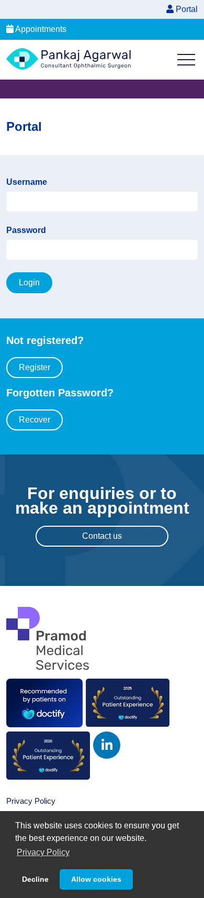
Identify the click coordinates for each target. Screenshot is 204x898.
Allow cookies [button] (96, 879)
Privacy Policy (30, 800)
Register (34, 367)
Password (26, 230)
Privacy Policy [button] (43, 852)
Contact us (102, 535)
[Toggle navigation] (186, 59)
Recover (34, 419)
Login (29, 282)
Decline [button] (35, 879)
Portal (186, 9)
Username (26, 182)
